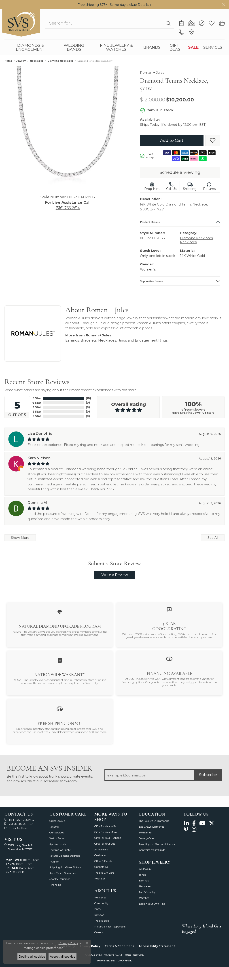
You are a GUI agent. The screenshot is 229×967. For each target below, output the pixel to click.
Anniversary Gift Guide (152, 850)
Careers (98, 932)
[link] (181, 23)
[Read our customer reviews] (169, 609)
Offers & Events (103, 861)
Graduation (100, 855)
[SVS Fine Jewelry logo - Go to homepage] (21, 23)
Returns (54, 826)
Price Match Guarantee (62, 873)
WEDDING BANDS (74, 47)
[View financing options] (169, 659)
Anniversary (101, 849)
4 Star (36, 402)
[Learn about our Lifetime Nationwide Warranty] (59, 660)
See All (213, 538)
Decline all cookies (32, 956)
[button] (201, 23)
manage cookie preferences (43, 948)
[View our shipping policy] (59, 708)
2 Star (36, 411)
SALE (193, 47)
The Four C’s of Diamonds (154, 821)
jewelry (21, 60)
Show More (20, 538)
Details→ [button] (144, 5)
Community (101, 903)
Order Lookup (57, 821)
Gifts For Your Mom (105, 832)
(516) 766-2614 (68, 208)
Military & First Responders (109, 926)
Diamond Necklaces (60, 60)
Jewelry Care (146, 838)
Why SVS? (100, 897)
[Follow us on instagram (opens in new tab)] (194, 829)
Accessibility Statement (157, 946)
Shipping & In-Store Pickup (65, 867)
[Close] (223, 5)
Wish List (99, 878)
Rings (122, 340)
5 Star (37, 398)
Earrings (72, 340)
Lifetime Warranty (59, 850)
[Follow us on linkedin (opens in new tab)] (186, 823)
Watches (144, 898)
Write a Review (114, 575)
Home (8, 60)
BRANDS (152, 47)
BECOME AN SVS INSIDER (49, 768)
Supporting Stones (151, 281)
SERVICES (212, 47)
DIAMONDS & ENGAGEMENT (30, 47)
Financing (55, 884)
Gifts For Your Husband (107, 838)
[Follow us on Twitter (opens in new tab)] (211, 823)
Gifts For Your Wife (105, 826)
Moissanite (145, 832)
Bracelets (89, 340)
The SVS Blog (101, 920)
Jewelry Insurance (59, 879)
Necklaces (36, 60)
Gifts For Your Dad (104, 843)
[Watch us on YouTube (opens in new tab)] (202, 823)
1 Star (37, 416)
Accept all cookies (62, 956)
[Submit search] (169, 23)
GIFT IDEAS (174, 47)
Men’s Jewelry (147, 892)
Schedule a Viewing (180, 172)
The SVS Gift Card (104, 872)
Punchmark (124, 960)
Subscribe (208, 775)
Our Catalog (101, 867)
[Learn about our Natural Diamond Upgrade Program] (59, 612)
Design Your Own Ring (152, 903)
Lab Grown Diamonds (151, 826)
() (88, 398)
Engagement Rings (151, 340)
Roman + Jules (152, 73)
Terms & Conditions (119, 946)
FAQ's (97, 909)
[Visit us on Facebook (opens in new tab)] (194, 823)
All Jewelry (145, 869)
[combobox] (104, 23)
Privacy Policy (68, 943)
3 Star (36, 407)
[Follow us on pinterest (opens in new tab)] (186, 829)
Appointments (57, 844)
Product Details (150, 222)
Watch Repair (57, 838)
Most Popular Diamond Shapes (157, 844)
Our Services (56, 832)
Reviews (99, 915)
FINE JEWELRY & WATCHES (116, 47)
